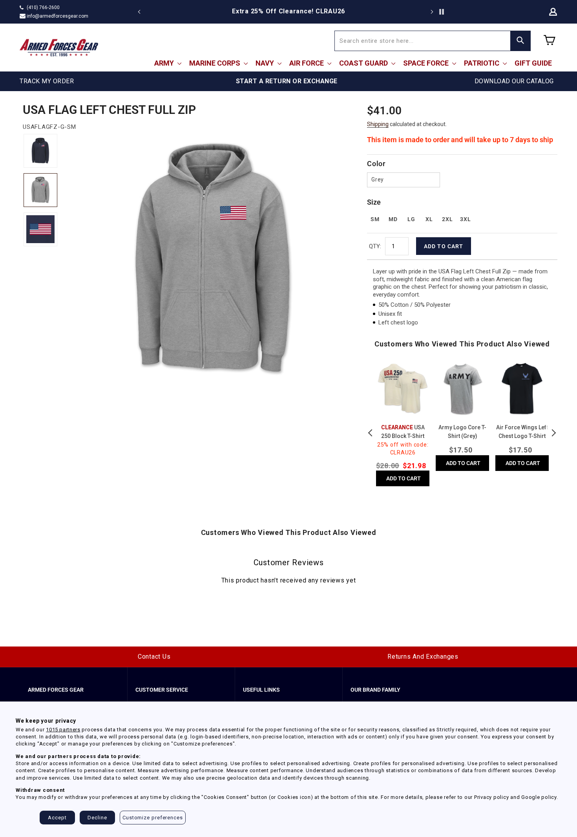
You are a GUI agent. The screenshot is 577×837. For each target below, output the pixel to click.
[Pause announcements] (442, 12)
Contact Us (154, 656)
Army (164, 63)
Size (374, 202)
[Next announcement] (432, 12)
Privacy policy (491, 797)
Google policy (539, 797)
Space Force (426, 63)
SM (375, 219)
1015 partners (63, 730)
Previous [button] (371, 433)
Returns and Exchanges (422, 656)
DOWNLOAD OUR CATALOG (514, 81)
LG (411, 219)
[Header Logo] (59, 47)
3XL (465, 219)
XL (429, 219)
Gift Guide (533, 63)
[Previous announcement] (139, 12)
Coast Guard (364, 63)
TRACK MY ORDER (47, 81)
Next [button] (553, 433)
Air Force (307, 63)
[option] (288, 11)
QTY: (375, 246)
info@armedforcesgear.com (57, 16)
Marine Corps (215, 63)
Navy (266, 63)
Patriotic (482, 63)
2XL (447, 219)
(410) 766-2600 (43, 7)
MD (393, 219)
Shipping (378, 124)
